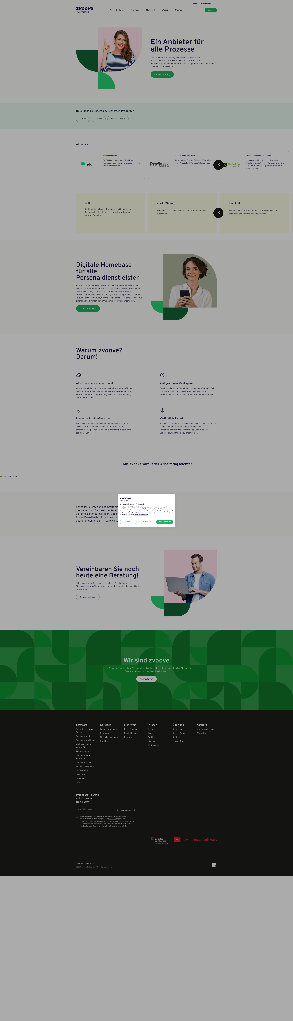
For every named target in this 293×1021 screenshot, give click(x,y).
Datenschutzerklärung (141, 515)
